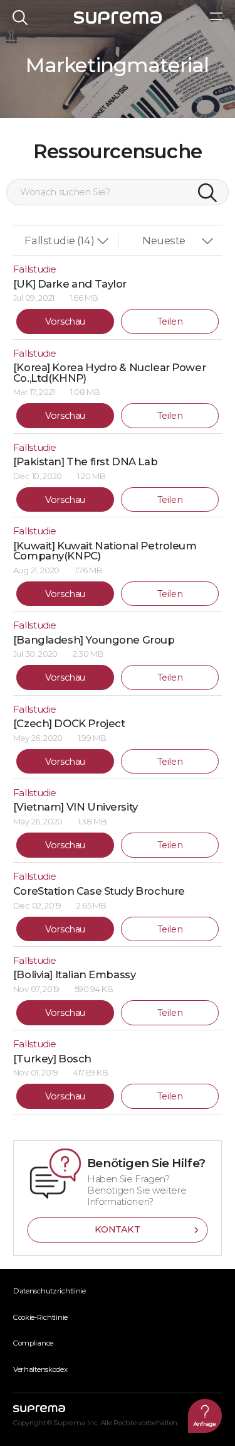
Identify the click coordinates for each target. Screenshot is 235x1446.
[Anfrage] (205, 1416)
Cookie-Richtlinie (40, 1317)
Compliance (33, 1343)
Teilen (170, 321)
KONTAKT (117, 1229)
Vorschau (65, 321)
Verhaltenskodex (40, 1369)
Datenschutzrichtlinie (49, 1291)
